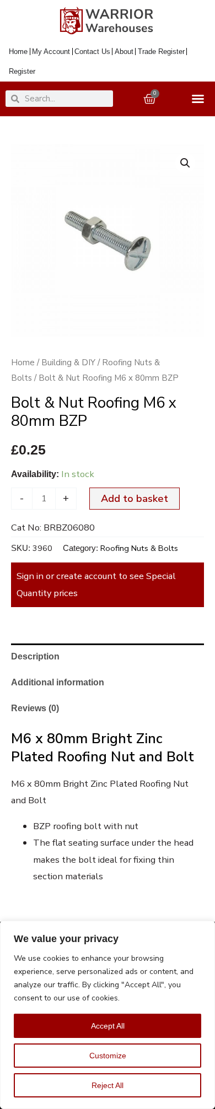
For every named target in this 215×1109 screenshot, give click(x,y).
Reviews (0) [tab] (35, 708)
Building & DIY (68, 362)
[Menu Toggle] (200, 98)
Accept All (108, 1025)
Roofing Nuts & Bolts (139, 548)
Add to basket (134, 498)
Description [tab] (35, 656)
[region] (107, 1015)
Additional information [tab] (57, 682)
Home (23, 362)
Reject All (107, 1085)
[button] (185, 163)
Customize (107, 1055)
